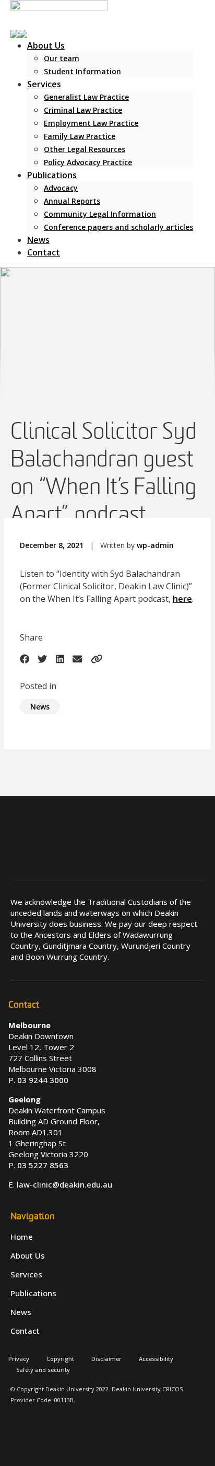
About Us (46, 45)
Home (21, 1236)
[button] (18, 33)
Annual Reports (72, 201)
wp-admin (155, 545)
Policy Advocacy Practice (88, 162)
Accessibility (156, 1359)
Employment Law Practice (91, 123)
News (38, 240)
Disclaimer (106, 1359)
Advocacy (61, 188)
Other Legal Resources (84, 149)
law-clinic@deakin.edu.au (64, 1184)
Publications (52, 175)
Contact (43, 252)
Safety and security (43, 1370)
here (182, 598)
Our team (61, 58)
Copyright (60, 1359)
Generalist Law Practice (86, 97)
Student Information (82, 71)
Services (44, 84)
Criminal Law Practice (83, 110)
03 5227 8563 (42, 1165)
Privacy (18, 1359)
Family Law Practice (79, 136)
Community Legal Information (100, 214)
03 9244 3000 (42, 1080)
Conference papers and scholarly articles (118, 227)
